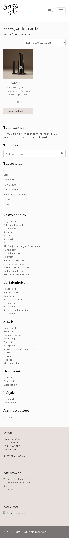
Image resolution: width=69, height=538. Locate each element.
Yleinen (7, 199)
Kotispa (7, 377)
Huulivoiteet (9, 249)
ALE (5, 169)
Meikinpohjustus (12, 334)
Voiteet (7, 235)
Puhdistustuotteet (13, 224)
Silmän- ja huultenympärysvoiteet (22, 246)
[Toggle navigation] (61, 10)
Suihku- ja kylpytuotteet (16, 310)
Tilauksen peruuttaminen (17, 482)
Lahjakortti (9, 179)
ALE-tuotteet (10, 416)
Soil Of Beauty (11, 189)
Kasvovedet (9, 228)
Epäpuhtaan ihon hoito (16, 267)
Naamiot (8, 256)
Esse (5, 174)
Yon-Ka (7, 204)
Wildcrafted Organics (15, 194)
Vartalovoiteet (11, 306)
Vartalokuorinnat (12, 299)
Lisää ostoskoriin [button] (18, 111)
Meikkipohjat (10, 338)
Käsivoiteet (9, 313)
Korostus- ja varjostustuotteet (20, 349)
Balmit (6, 242)
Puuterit (7, 342)
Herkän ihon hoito (13, 270)
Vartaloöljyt (9, 302)
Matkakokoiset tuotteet (16, 274)
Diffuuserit (9, 381)
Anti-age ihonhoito (13, 263)
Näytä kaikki (10, 221)
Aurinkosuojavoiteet (14, 260)
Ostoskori (8, 489)
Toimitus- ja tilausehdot (16, 479)
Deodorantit (10, 295)
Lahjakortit (9, 399)
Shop (6, 486)
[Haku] (62, 153)
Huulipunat (9, 356)
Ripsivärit (8, 359)
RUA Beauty (10, 184)
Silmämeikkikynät (12, 363)
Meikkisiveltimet (11, 331)
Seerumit (8, 232)
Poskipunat (9, 345)
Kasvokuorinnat (12, 253)
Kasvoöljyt (9, 239)
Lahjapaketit (10, 402)
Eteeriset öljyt (10, 384)
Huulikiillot (8, 352)
